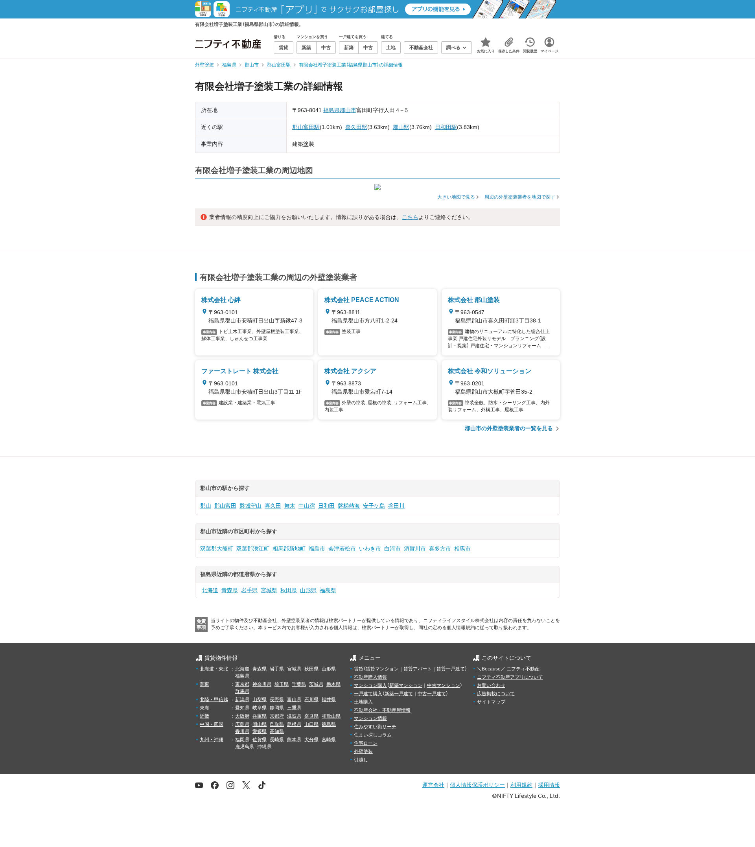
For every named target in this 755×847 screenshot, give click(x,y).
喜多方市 (440, 548)
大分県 (311, 739)
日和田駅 (446, 127)
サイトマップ (491, 702)
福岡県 (242, 739)
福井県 (329, 699)
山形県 (308, 590)
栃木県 (333, 684)
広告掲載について (496, 693)
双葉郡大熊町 (216, 548)
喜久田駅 (356, 127)
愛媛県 (259, 731)
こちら (410, 217)
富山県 (294, 699)
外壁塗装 (363, 751)
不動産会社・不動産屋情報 (382, 710)
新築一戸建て (399, 693)
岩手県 (249, 590)
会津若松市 (342, 548)
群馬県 (242, 691)
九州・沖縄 (211, 739)
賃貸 (358, 669)
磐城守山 (250, 506)
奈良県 (311, 716)
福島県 (331, 110)
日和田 (326, 506)
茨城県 (316, 684)
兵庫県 (259, 716)
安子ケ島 (374, 506)
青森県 (229, 590)
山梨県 (259, 699)
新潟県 (242, 699)
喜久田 (273, 506)
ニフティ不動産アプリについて (510, 677)
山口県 (311, 724)
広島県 (242, 724)
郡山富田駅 (306, 127)
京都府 (277, 716)
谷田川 (396, 506)
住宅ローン (366, 743)
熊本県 (294, 739)
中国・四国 (211, 724)
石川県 (311, 699)
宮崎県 (329, 739)
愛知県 (242, 708)
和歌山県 (331, 716)
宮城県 (269, 590)
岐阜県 (259, 708)
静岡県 (277, 708)
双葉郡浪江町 (252, 548)
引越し (361, 759)
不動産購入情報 (370, 677)
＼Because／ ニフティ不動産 (508, 669)
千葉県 (299, 684)
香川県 (242, 731)
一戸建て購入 (368, 693)
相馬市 (462, 548)
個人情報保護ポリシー (477, 784)
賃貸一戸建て (450, 669)
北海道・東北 (214, 669)
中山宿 (306, 506)
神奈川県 (261, 684)
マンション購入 (370, 685)
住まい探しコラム (373, 735)
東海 (204, 708)
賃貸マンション (382, 669)
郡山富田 (225, 506)
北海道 (210, 590)
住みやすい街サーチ (375, 726)
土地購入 (363, 702)
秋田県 (288, 590)
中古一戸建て (432, 693)
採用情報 (549, 784)
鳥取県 (277, 724)
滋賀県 (294, 716)
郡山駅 (401, 127)
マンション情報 (370, 718)
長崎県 (277, 739)
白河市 (392, 548)
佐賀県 (259, 739)
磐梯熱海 (349, 506)
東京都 (242, 684)
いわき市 (370, 548)
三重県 (294, 708)
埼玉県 (281, 684)
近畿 (204, 716)
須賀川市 (415, 548)
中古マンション (443, 685)
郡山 (205, 506)
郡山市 (348, 110)
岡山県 (259, 724)
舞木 (289, 506)
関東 (204, 684)
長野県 (277, 699)
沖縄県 (264, 746)
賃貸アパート (417, 669)
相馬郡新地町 (289, 548)
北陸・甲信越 (214, 699)
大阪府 (242, 716)
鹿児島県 (244, 746)
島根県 (294, 724)
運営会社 (433, 784)
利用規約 (521, 784)
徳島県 (329, 724)
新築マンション (405, 685)
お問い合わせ (491, 685)
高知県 (277, 731)
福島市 (317, 548)
